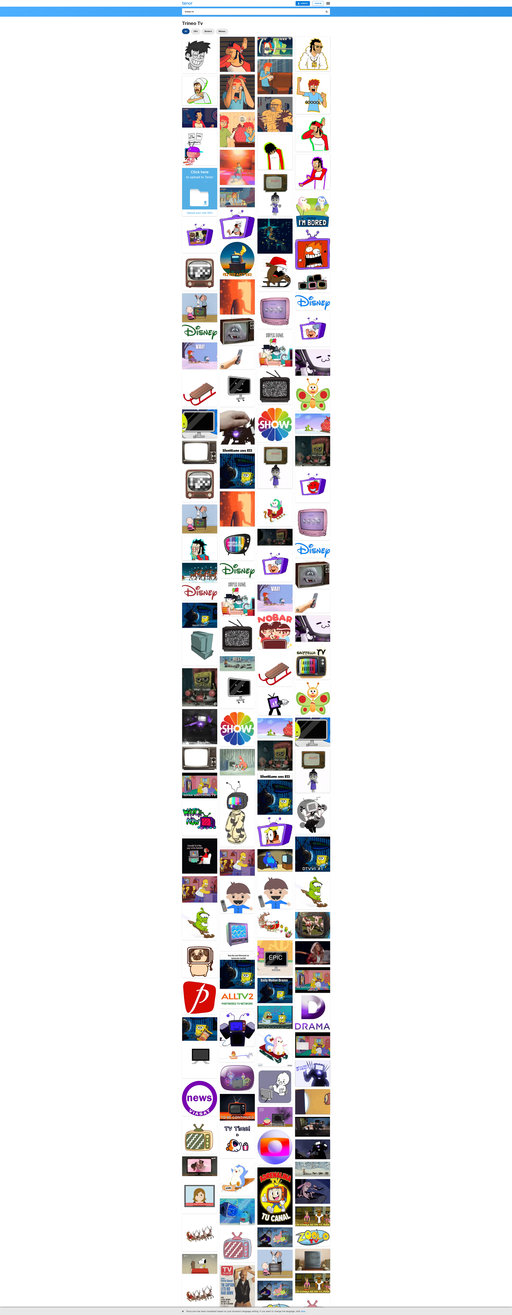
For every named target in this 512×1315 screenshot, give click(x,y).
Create (304, 3)
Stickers (208, 31)
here (303, 1311)
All (186, 31)
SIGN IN (318, 3)
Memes (222, 31)
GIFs (196, 31)
